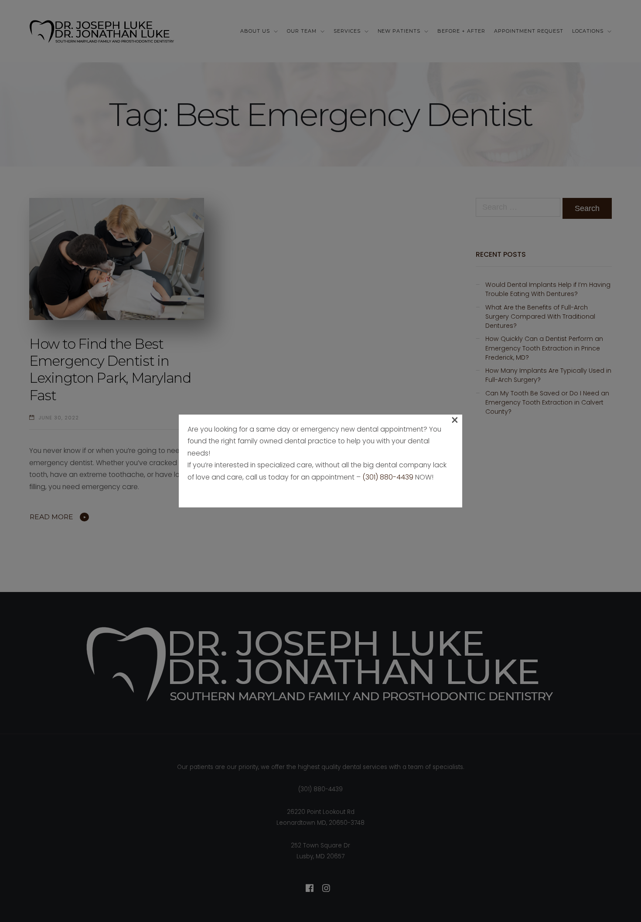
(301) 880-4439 (387, 477)
